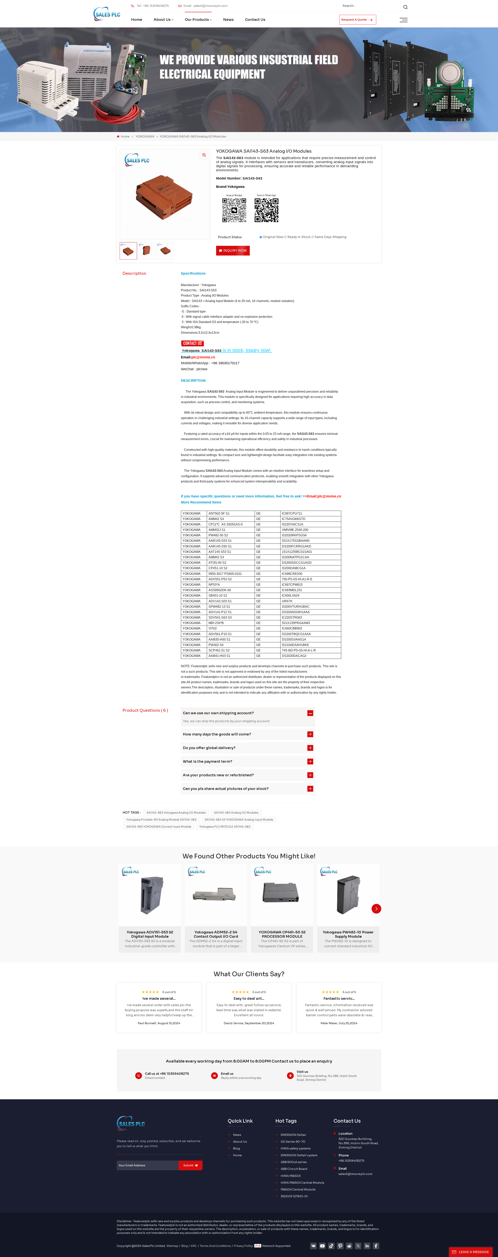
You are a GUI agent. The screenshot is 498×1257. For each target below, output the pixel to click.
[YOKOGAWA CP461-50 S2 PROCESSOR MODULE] (282, 895)
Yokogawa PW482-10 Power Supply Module (348, 934)
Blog (236, 1148)
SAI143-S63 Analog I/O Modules (236, 812)
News (228, 20)
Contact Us (255, 20)
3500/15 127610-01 (294, 1196)
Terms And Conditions (215, 1246)
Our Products (197, 20)
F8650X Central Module (298, 1189)
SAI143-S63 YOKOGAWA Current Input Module (158, 826)
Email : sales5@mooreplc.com (205, 6)
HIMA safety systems (296, 1148)
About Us (162, 20)
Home (136, 20)
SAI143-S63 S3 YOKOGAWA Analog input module (239, 819)
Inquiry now (235, 251)
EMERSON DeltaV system (299, 1155)
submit (188, 1165)
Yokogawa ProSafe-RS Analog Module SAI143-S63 (161, 819)
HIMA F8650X (291, 1176)
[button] (376, 909)
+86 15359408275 (351, 1160)
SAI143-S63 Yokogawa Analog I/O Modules (176, 812)
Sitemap (172, 1246)
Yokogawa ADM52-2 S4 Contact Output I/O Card (216, 934)
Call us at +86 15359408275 (167, 1074)
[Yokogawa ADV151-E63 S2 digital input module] (150, 895)
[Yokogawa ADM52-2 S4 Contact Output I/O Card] (216, 895)
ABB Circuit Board (294, 1169)
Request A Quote (354, 19)
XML (194, 1246)
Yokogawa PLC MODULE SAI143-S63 (224, 826)
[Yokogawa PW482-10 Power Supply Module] (348, 895)
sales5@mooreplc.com (355, 1174)
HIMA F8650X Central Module (302, 1182)
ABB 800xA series (294, 1162)
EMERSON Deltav (293, 1135)
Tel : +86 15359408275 (153, 6)
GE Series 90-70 (293, 1141)
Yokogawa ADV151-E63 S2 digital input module (150, 934)
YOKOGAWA (145, 136)
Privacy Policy (243, 1246)
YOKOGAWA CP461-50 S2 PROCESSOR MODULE (282, 934)
